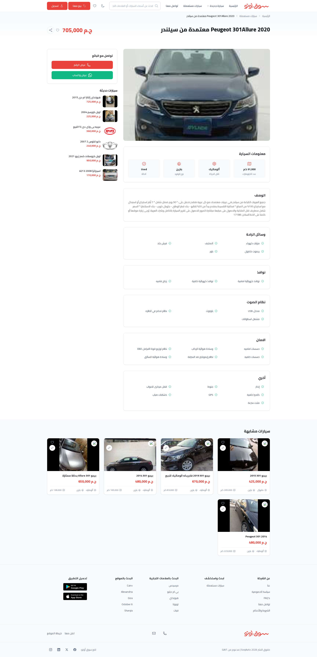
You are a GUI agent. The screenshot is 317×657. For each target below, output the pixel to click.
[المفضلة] (94, 6)
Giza (130, 598)
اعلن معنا (69, 633)
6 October (127, 604)
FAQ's (267, 598)
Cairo (130, 585)
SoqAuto (246, 649)
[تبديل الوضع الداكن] (102, 6)
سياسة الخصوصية (261, 591)
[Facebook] (75, 649)
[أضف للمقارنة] (223, 448)
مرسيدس (173, 585)
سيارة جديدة (217, 5)
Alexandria (127, 591)
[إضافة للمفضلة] (57, 30)
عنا (268, 585)
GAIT (224, 649)
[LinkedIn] (58, 649)
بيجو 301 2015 (258, 475)
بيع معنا (77, 5)
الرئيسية (233, 5)
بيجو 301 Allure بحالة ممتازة (79, 475)
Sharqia (128, 610)
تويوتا (175, 604)
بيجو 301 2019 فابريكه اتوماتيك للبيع (187, 475)
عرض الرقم (79, 64)
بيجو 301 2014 (144, 475)
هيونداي (173, 598)
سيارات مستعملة (192, 5)
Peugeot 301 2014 (256, 536)
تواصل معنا (172, 5)
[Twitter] (66, 649)
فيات (176, 610)
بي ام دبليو (172, 591)
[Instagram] (50, 649)
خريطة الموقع (54, 633)
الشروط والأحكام (261, 610)
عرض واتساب (79, 75)
